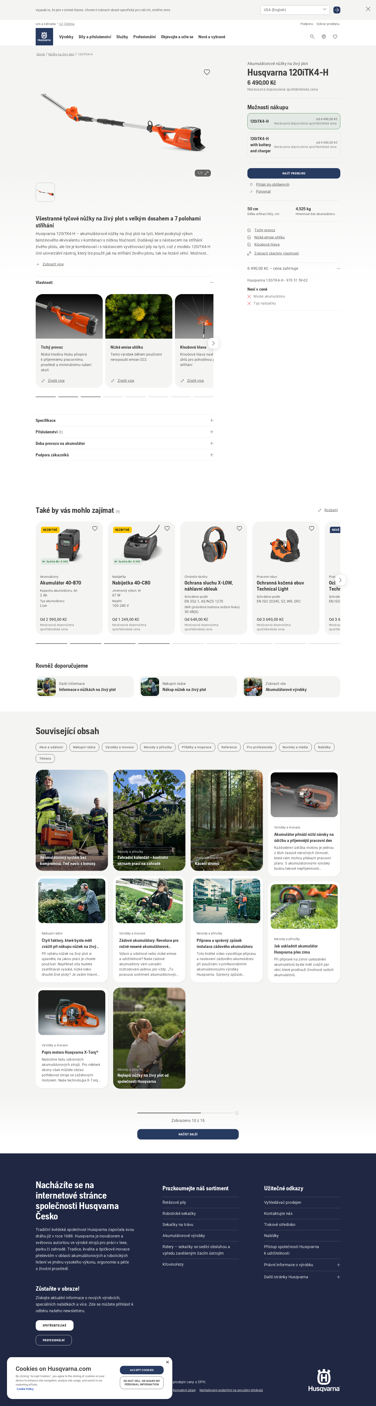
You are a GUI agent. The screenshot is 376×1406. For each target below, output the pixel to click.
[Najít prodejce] (324, 36)
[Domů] (44, 36)
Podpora (306, 24)
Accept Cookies (142, 1370)
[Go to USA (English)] (336, 10)
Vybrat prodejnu (327, 24)
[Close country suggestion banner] (368, 8)
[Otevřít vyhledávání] (312, 36)
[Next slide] (340, 580)
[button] (66, 36)
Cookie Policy (25, 1389)
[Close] (167, 1362)
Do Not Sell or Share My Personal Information (142, 1382)
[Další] (213, 343)
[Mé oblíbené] (335, 36)
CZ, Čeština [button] (66, 24)
